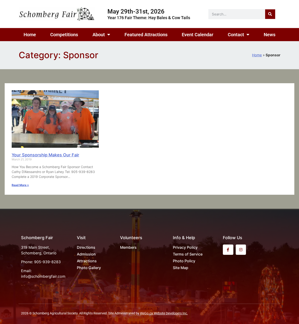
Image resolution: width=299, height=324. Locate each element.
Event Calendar (197, 34)
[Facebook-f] (228, 250)
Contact (236, 34)
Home (30, 34)
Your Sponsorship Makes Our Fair (45, 154)
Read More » (20, 185)
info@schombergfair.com (43, 276)
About (99, 34)
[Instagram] (241, 250)
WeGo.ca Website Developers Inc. (164, 313)
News (269, 34)
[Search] (270, 14)
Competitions (64, 34)
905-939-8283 (47, 261)
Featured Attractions (146, 34)
